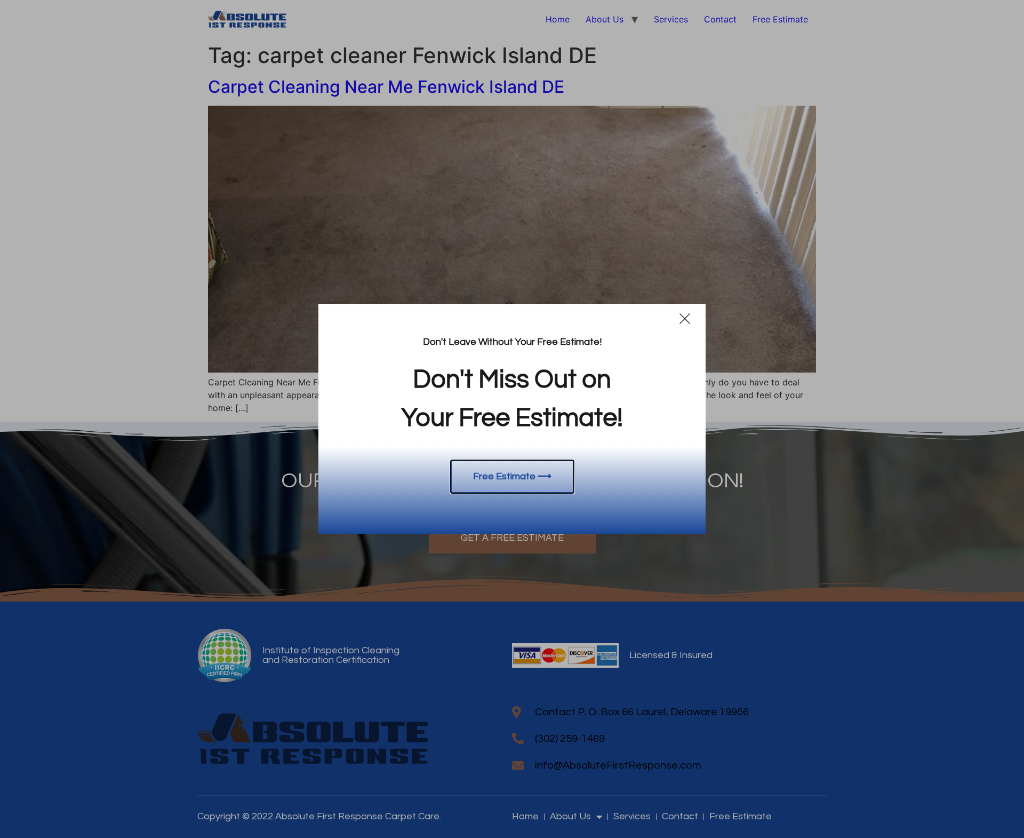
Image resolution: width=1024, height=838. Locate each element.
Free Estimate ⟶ (512, 476)
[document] (512, 419)
